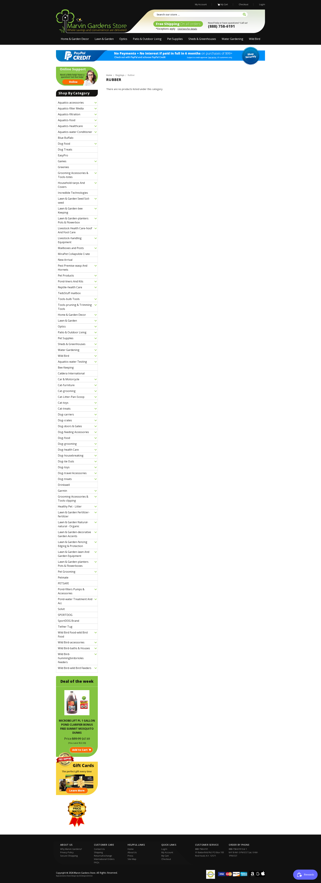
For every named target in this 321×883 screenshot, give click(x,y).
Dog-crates (65, 420)
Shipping (98, 852)
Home (131, 848)
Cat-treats (64, 408)
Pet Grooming (66, 571)
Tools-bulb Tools (69, 299)
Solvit (61, 609)
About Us (132, 852)
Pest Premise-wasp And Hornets (72, 267)
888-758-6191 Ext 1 (238, 848)
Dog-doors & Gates (70, 426)
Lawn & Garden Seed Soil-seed (74, 200)
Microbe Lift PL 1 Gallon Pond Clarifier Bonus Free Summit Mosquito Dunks (77, 727)
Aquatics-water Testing (72, 361)
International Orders (104, 859)
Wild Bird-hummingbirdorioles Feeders (71, 658)
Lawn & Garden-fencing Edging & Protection (72, 544)
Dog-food (64, 438)
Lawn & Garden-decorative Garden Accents (74, 534)
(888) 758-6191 (221, 26)
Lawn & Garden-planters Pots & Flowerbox (73, 220)
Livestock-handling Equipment (70, 240)
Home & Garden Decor (75, 39)
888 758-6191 (201, 848)
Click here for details (187, 28)
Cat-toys (63, 403)
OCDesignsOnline (85, 876)
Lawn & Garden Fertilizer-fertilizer (74, 514)
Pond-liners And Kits (70, 281)
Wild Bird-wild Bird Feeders (74, 668)
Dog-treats (65, 479)
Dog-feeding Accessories (73, 432)
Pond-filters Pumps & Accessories (71, 591)
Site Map (132, 859)
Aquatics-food (66, 120)
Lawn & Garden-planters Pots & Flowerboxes (73, 564)
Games (62, 161)
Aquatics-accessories (71, 102)
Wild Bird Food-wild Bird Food (73, 634)
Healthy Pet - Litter (70, 506)
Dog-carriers (66, 414)
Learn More (77, 790)
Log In (262, 4)
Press (130, 855)
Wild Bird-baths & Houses (74, 648)
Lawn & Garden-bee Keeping (70, 210)
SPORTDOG (65, 615)
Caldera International (71, 373)
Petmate (63, 577)
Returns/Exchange (103, 855)
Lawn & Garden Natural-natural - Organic (73, 524)
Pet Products (66, 275)
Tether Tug (65, 626)
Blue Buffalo (65, 138)
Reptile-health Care (70, 287)
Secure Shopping (69, 855)
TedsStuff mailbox (69, 293)
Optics (123, 39)
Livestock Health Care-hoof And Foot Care (75, 230)
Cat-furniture (66, 385)
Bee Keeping (66, 367)
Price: (68, 739)
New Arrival (65, 260)
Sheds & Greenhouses (202, 39)
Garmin (62, 491)
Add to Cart (80, 749)
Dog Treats (65, 149)
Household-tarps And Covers (71, 185)
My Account (201, 4)
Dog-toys (64, 467)
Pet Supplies (175, 39)
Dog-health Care (68, 449)
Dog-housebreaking (70, 455)
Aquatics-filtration (69, 114)
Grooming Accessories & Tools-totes (73, 175)
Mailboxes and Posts (71, 248)
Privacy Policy (67, 852)
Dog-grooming (67, 444)
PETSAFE (63, 583)
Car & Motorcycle (68, 379)
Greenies (63, 167)
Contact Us (99, 848)
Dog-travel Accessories (72, 473)
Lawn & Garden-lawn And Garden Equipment (73, 554)
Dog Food (64, 143)
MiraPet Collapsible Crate (74, 254)
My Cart (224, 4)
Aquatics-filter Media (71, 108)
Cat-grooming (67, 391)
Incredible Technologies (73, 193)
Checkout (243, 4)
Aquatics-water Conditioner (75, 132)
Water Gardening (232, 39)
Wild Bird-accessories (71, 642)
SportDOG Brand (68, 621)
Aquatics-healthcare (70, 126)
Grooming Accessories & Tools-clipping (73, 498)
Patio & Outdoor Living (147, 39)
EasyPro (63, 155)
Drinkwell (64, 485)
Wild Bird (254, 39)
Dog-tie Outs (66, 461)
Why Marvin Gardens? (71, 848)
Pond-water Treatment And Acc (75, 601)
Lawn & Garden (104, 39)
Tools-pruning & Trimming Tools (75, 307)
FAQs (96, 862)
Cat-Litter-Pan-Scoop (71, 397)
